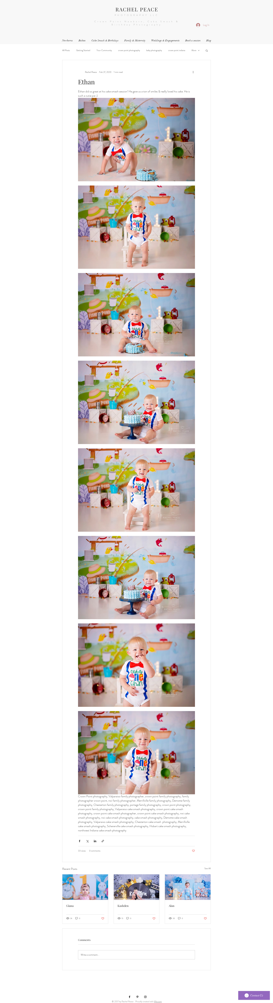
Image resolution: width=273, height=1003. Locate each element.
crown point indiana (176, 50)
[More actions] (193, 72)
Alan (171, 906)
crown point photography (129, 50)
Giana (70, 906)
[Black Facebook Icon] (129, 996)
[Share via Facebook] (79, 841)
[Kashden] (136, 887)
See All (207, 868)
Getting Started (83, 50)
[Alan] (188, 887)
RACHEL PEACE (136, 9)
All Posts (66, 50)
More (193, 50)
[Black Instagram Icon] (145, 996)
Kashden (123, 906)
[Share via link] (102, 841)
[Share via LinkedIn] (95, 841)
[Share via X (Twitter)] (87, 841)
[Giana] (85, 887)
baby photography (154, 50)
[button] (206, 50)
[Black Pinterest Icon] (137, 996)
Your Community (104, 50)
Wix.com (158, 1001)
